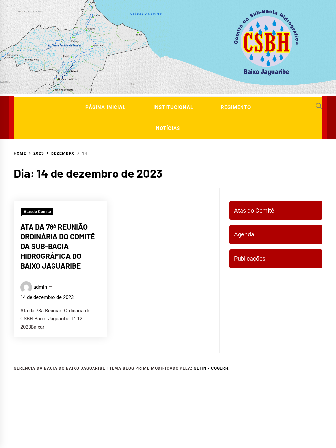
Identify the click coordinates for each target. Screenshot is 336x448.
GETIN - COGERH (211, 368)
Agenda (244, 234)
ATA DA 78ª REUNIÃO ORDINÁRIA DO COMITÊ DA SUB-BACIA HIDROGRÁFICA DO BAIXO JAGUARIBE (57, 246)
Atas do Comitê (37, 211)
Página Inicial (105, 107)
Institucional (173, 107)
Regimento (236, 107)
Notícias (168, 128)
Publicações (249, 258)
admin (40, 287)
